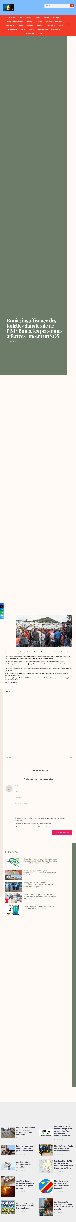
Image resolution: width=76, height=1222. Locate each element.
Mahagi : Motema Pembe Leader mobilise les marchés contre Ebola (63, 1148)
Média (23, 29)
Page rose (30, 25)
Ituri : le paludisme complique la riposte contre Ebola (23, 1164)
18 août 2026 (59, 1139)
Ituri (21, 18)
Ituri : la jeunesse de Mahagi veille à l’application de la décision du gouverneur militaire (39, 872)
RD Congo (13, 18)
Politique (38, 18)
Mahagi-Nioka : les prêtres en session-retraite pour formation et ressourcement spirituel (39, 896)
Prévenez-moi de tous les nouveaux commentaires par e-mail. (33, 823)
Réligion (31, 29)
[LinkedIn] (2, 609)
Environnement (10, 25)
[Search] (72, 5)
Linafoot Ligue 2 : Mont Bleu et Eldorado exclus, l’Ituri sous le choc (25, 1205)
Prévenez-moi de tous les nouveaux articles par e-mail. (31, 827)
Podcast (39, 25)
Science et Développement (14, 21)
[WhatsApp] (2, 612)
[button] (68, 24)
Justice (39, 21)
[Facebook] (2, 604)
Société (46, 18)
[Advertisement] (38, 713)
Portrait (40, 33)
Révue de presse (42, 29)
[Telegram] (2, 618)
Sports (21, 25)
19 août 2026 (21, 1138)
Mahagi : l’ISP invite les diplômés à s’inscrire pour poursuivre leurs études (40, 907)
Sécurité (28, 18)
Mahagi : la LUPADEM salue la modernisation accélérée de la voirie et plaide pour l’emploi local (38, 884)
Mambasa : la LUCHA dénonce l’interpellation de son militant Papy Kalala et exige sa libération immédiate (63, 1131)
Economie (57, 18)
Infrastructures (12, 29)
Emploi (60, 25)
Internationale (30, 33)
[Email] (2, 615)
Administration (55, 29)
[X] (2, 606)
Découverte (58, 21)
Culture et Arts (50, 25)
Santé (30, 21)
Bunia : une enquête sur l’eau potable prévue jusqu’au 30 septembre (25, 1148)
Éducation (49, 21)
